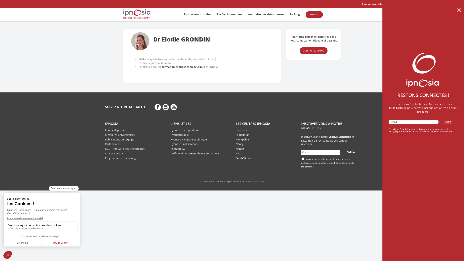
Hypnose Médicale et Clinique (189, 139)
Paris (239, 153)
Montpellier (243, 139)
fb (157, 107)
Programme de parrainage (121, 158)
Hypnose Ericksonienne (185, 144)
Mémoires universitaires (120, 134)
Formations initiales (197, 14)
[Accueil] (136, 17)
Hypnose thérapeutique (185, 130)
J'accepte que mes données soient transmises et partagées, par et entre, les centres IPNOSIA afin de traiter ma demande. (328, 163)
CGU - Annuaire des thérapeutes (125, 148)
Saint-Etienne (244, 158)
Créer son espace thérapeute (376, 4)
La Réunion (242, 134)
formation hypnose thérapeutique (183, 67)
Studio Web (258, 181)
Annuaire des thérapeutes (266, 14)
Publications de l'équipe (119, 139)
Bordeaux (241, 130)
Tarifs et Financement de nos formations (195, 153)
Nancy (239, 144)
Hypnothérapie (180, 134)
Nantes (240, 148)
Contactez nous (313, 50)
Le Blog (295, 14)
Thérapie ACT (179, 148)
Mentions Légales (224, 181)
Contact (314, 14)
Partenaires (112, 144)
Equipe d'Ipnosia (115, 130)
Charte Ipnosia (114, 153)
